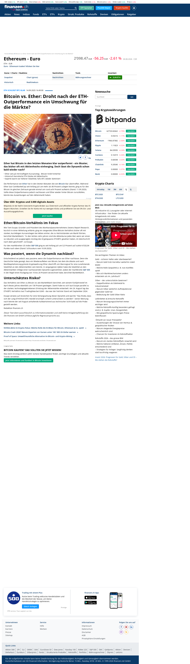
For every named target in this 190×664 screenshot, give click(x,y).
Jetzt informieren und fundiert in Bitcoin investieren (28, 360)
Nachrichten (57, 77)
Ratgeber (131, 14)
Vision (98, 136)
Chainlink (99, 164)
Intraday (100, 189)
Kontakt (8, 626)
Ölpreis (110, 652)
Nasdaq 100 (70, 649)
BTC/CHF (119, 194)
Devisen (104, 14)
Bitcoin (99, 2)
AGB (83, 635)
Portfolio (82, 652)
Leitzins (119, 652)
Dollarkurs (9, 652)
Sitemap (9, 635)
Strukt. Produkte (76, 14)
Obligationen (117, 14)
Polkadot (99, 159)
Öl (128, 2)
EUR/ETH (116, 77)
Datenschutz (87, 629)
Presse (8, 632)
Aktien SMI (10, 649)
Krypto (61, 14)
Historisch (8, 82)
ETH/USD (99, 198)
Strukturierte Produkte (56, 652)
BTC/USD (99, 194)
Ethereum (99, 140)
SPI (18, 2)
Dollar (115, 2)
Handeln (131, 131)
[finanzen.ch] (16, 6)
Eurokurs (21, 652)
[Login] (134, 8)
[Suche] (75, 8)
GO (132, 97)
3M (114, 189)
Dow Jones (58, 649)
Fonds (36, 14)
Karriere (9, 629)
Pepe (97, 169)
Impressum (87, 626)
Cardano (99, 155)
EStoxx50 (72, 2)
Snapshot (8, 77)
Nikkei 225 (82, 649)
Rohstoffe (92, 14)
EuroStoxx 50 (45, 649)
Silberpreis (31, 652)
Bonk (97, 174)
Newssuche (102, 91)
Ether (24, 183)
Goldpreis (109, 649)
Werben (43, 629)
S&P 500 (34, 245)
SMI (6, 2)
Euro (57, 2)
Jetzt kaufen (47, 216)
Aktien (8, 14)
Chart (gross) (32, 77)
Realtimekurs (32, 82)
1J (126, 189)
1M (109, 189)
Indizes (26, 14)
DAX (43, 2)
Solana (98, 150)
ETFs (44, 14)
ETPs (52, 14)
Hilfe (42, 626)
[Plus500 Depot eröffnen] (19, 9)
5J (130, 189)
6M (120, 189)
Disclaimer (86, 632)
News (17, 14)
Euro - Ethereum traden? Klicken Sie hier (21, 66)
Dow (30, 2)
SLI (23, 649)
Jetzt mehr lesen (114, 222)
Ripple (98, 145)
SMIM (29, 649)
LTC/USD (119, 198)
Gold (86, 2)
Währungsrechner (83, 77)
